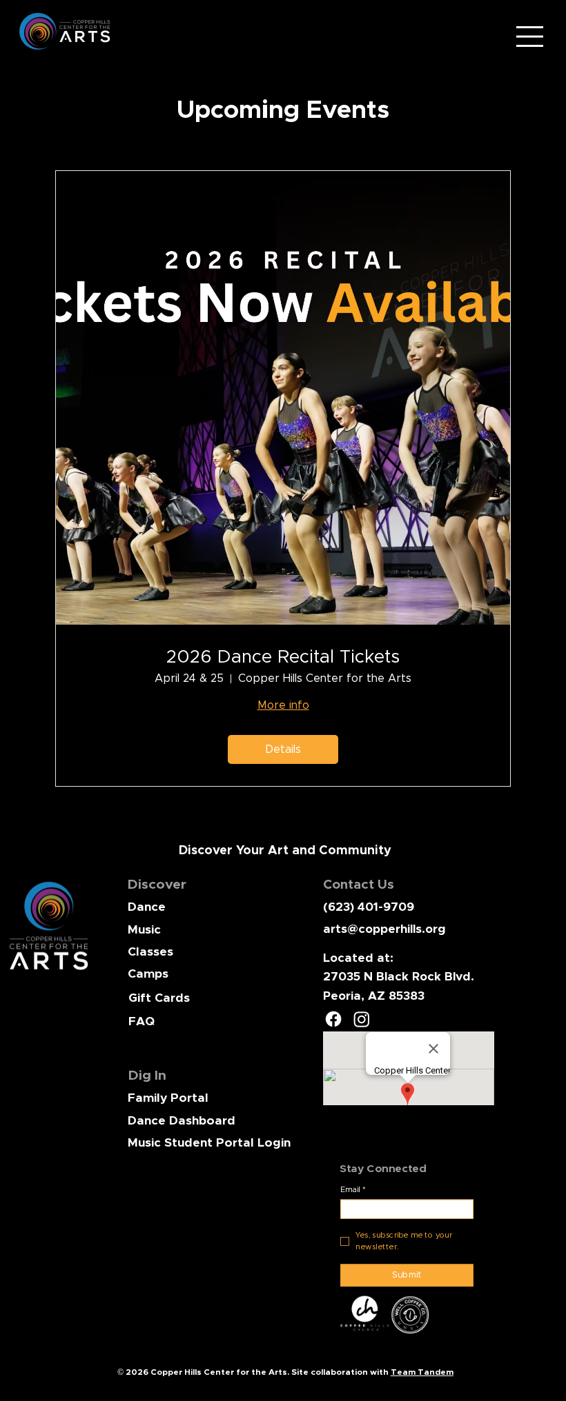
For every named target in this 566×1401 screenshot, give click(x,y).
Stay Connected (383, 1168)
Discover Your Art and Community (285, 851)
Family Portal (168, 1098)
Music (144, 930)
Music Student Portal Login (209, 1143)
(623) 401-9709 (368, 907)
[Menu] (529, 36)
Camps (148, 974)
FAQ (141, 1022)
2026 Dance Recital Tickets (283, 657)
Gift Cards (159, 998)
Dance (147, 907)
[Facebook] (333, 1019)
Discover (157, 884)
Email (353, 1189)
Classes (150, 952)
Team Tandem (422, 1372)
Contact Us (358, 884)
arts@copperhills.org (384, 929)
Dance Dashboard (181, 1121)
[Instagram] (361, 1019)
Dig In (147, 1075)
